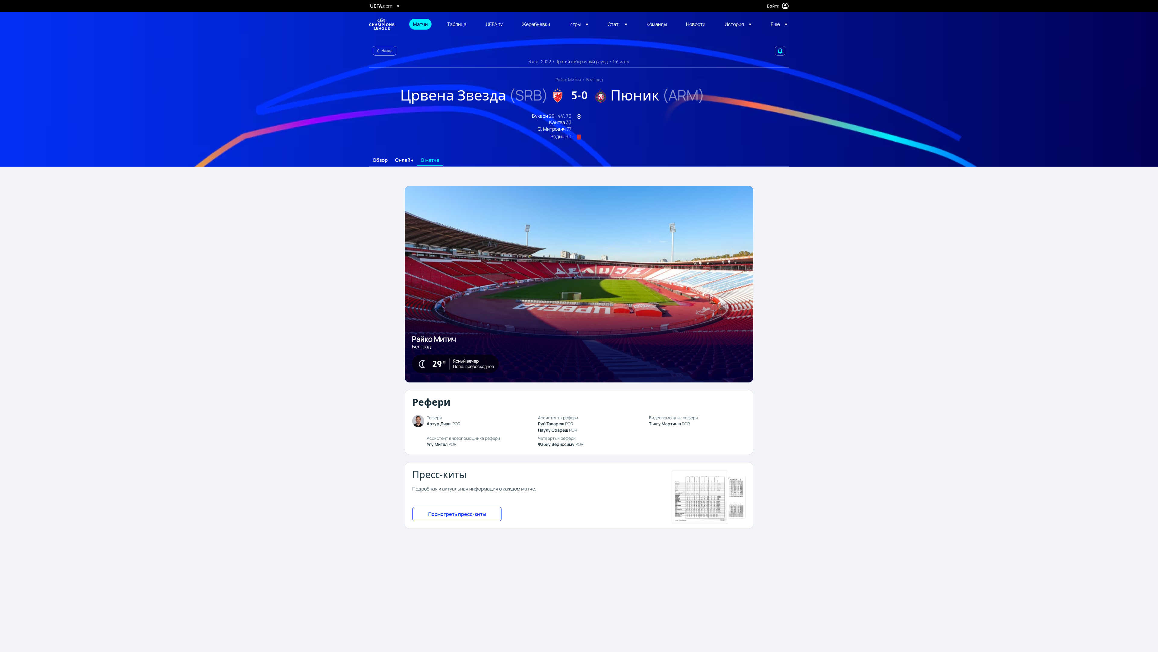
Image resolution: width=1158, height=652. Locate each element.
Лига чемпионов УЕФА (381, 24)
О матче (430, 160)
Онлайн (404, 160)
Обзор (380, 160)
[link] (420, 24)
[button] (578, 24)
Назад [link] (386, 50)
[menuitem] (422, 24)
